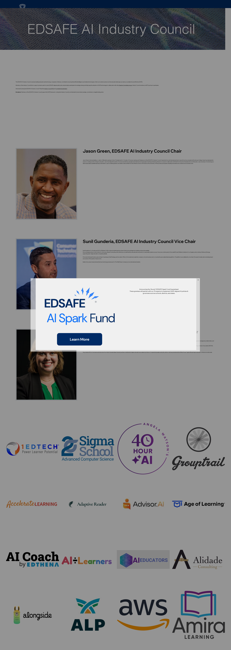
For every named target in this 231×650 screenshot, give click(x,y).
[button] (198, 280)
